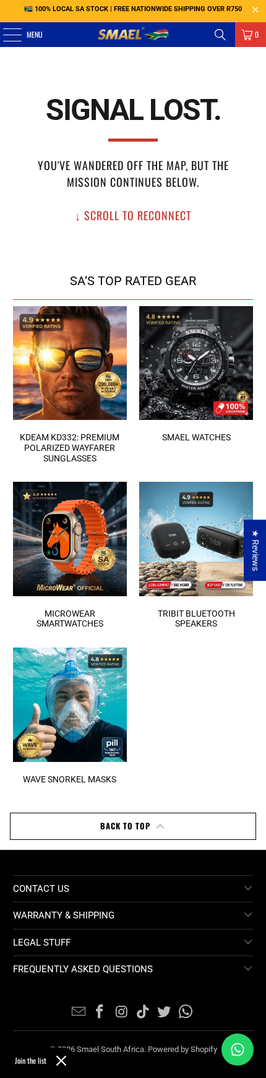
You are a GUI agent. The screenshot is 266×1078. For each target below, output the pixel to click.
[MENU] (5, 34)
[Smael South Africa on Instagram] (122, 1012)
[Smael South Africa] (133, 34)
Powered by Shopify (182, 1049)
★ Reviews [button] (255, 550)
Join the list (30, 1060)
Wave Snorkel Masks (70, 716)
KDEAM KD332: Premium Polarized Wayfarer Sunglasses (70, 385)
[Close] (61, 1061)
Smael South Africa (110, 1049)
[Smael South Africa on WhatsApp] (186, 1012)
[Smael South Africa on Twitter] (164, 1012)
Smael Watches (196, 374)
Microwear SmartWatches (70, 555)
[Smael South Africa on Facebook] (100, 1012)
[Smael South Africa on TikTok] (143, 1012)
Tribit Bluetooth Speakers (196, 555)
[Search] (220, 34)
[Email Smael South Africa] (78, 1012)
